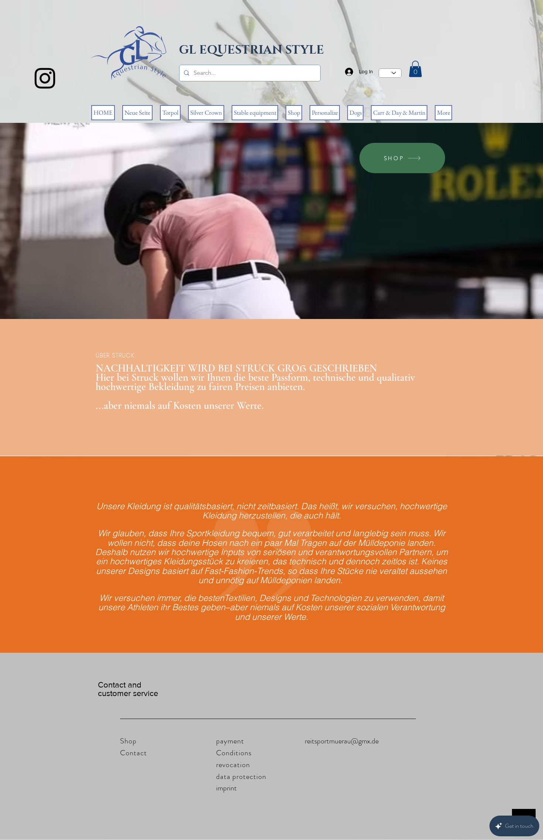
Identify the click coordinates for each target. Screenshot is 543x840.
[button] (415, 69)
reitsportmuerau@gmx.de (342, 741)
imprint (226, 788)
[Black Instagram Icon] (45, 78)
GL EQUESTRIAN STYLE (251, 50)
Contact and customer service (128, 689)
